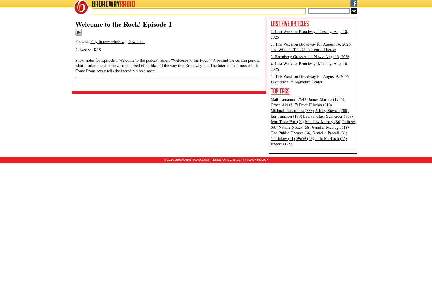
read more (147, 70)
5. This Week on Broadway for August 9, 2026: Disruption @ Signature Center (310, 79)
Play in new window (107, 41)
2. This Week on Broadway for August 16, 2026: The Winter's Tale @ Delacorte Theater (311, 46)
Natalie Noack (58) (295, 127)
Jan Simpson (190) (286, 116)
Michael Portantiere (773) (292, 110)
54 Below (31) (283, 138)
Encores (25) (281, 144)
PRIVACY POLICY (255, 159)
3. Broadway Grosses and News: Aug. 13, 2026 (310, 56)
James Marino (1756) (326, 99)
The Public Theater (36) (291, 133)
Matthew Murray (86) (323, 121)
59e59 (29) (305, 138)
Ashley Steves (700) (332, 110)
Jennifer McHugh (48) (330, 127)
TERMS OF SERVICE (226, 159)
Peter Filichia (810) (315, 105)
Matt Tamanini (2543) (289, 99)
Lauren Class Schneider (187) (328, 116)
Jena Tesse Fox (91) (287, 121)
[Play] (78, 35)
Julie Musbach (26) (331, 138)
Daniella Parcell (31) (329, 133)
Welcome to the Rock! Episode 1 (123, 24)
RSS (97, 50)
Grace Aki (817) (284, 105)
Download (136, 41)
